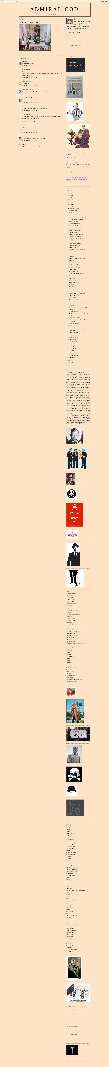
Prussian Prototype (73, 311)
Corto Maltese (86, 381)
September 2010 (73, 339)
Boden (67, 837)
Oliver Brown (69, 907)
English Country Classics (71, 871)
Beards (74, 376)
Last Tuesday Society (71, 630)
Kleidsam (68, 628)
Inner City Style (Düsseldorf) (72, 624)
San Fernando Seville (74, 325)
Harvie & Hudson (70, 881)
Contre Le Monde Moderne (75, 381)
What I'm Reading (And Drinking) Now (74, 422)
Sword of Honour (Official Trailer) (77, 219)
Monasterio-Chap (70, 637)
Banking (81, 374)
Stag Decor (71, 260)
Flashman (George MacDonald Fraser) (77, 258)
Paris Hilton (82, 398)
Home (40, 146)
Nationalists (69, 399)
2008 (69, 362)
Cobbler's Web (69, 609)
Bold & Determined (70, 599)
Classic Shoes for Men (71, 852)
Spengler (87, 412)
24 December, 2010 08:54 (29, 77)
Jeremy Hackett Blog (71, 626)
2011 (69, 204)
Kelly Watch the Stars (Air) (75, 289)
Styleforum (68, 654)
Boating (84, 376)
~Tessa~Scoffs (25, 81)
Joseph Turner (69, 892)
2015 (69, 195)
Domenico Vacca (70, 866)
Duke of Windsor (80, 384)
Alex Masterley (69, 595)
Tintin (89, 417)
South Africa (79, 410)
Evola (87, 384)
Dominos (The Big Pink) (74, 267)
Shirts (67, 408)
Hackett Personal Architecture (76, 254)
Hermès (68, 883)
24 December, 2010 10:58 (29, 94)
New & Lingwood (70, 904)
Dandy (77, 382)
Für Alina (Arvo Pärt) (74, 247)
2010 (69, 206)
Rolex (75, 403)
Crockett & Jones (70, 860)
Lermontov (83, 394)
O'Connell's (68, 905)
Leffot (67, 898)
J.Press (67, 885)
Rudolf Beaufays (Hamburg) (72, 924)
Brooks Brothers (69, 379)
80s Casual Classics (70, 822)
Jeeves (71, 392)
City (76, 379)
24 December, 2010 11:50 (29, 102)
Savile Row (88, 405)
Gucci (67, 877)
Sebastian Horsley (79, 407)
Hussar (74, 390)
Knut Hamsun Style (73, 302)
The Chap (68, 658)
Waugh (86, 420)
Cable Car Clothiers (70, 841)
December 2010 (73, 208)
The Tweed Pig (69, 669)
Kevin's (68, 894)
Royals (87, 403)
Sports (73, 414)
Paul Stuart (68, 917)
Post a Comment (22, 144)
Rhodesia (68, 403)
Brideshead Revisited (77, 377)
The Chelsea (72, 286)
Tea (89, 415)
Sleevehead (68, 652)
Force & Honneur (73, 232)
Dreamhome (87, 382)
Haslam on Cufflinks (73, 323)
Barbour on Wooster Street (75, 236)
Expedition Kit (72, 269)
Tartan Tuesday (75, 415)
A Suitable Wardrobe (71, 593)
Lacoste (87, 392)
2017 (69, 191)
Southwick (68, 938)
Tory (76, 419)
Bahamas (74, 374)
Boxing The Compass (71, 603)
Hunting (68, 390)
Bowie (89, 376)
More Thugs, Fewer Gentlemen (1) (77, 328)
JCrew (67, 886)
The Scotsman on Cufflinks (75, 282)
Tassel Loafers (84, 415)
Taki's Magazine (69, 656)
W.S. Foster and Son (70, 951)
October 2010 (73, 337)
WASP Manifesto (70, 677)
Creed (67, 382)
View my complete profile (73, 32)
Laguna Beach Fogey (26, 89)
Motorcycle (82, 397)
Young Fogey (76, 423)
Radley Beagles (72, 330)
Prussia (84, 400)
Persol (87, 398)
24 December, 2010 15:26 (29, 124)
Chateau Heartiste (70, 605)
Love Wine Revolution (80, 395)
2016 (69, 193)
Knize (67, 896)
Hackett (72, 389)
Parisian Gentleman (70, 645)
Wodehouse (68, 423)
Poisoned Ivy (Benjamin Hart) (76, 234)
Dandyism (68, 612)
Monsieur (68, 639)
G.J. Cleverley (69, 873)
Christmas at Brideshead (28, 22)
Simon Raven (86, 408)
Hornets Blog (69, 622)
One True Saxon (69, 911)
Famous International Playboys (78, 385)
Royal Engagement (73, 278)
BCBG (87, 374)
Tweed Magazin (69, 671)
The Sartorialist (69, 664)
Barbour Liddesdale (73, 332)
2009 (69, 360)
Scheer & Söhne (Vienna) (72, 930)
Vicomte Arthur (69, 420)
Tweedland (68, 673)
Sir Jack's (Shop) (70, 932)
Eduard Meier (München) (72, 867)
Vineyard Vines (69, 947)
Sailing (83, 405)
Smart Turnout (69, 934)
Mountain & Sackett (70, 900)
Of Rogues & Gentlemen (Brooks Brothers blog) (77, 643)
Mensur (88, 395)
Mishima (70, 397)
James (23, 61)
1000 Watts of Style (73, 271)
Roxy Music (80, 403)
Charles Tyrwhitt (70, 845)
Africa (82, 373)
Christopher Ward (70, 848)
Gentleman (74, 387)
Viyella (76, 420)
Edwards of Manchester (71, 869)
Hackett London (72, 297)
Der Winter (71, 212)
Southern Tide (69, 936)
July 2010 (72, 344)
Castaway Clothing (70, 843)
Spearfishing (80, 412)
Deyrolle (68, 864)
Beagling (68, 376)
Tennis (70, 417)
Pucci (89, 400)
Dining (82, 382)
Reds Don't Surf (83, 402)
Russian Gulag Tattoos (76, 405)
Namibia (87, 397)
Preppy (78, 400)
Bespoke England (70, 833)
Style (84, 414)
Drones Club (71, 384)
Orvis (67, 913)
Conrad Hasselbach (73, 228)
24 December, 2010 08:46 (29, 65)
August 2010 (72, 341)
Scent (69, 407)
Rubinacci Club (69, 650)
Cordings (68, 856)
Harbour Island (79, 389)
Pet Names (71, 256)
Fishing (87, 385)
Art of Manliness (70, 597)
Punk (69, 402)
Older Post (60, 146)
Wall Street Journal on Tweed (75, 252)
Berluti (68, 831)
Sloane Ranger (69, 410)
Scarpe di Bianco (70, 928)
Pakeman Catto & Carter (71, 915)
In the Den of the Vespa (74, 295)
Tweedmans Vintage (70, 945)
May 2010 (72, 348)
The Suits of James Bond (71, 668)
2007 (69, 365)
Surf (67, 415)
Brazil (70, 377)
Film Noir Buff (69, 616)
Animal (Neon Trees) (74, 275)
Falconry (68, 385)
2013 (69, 200)
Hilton (23, 127)
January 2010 (73, 357)
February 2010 (73, 355)
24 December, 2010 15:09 (29, 110)
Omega (68, 909)
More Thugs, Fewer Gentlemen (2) (77, 262)
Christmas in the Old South (75, 225)
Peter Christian (69, 919)
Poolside (74, 400)
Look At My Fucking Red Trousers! (74, 631)
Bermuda (80, 376)
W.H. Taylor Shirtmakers (71, 949)
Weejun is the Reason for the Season (77, 293)
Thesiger (75, 417)
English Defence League (74, 317)
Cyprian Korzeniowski (27, 97)
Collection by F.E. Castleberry (73, 610)
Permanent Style (70, 647)
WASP (81, 420)
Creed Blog (68, 858)
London (72, 395)
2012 (69, 202)
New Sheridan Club (70, 641)
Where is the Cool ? (70, 683)
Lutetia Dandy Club (70, 633)
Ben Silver (68, 827)
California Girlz (72, 291)
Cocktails (88, 379)
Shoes (72, 408)
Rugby (67, 405)
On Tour (76, 399)
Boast (67, 835)
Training (80, 419)
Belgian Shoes (69, 826)
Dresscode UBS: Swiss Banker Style (77, 249)
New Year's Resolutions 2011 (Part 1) (77, 217)
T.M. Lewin (68, 940)
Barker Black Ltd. (70, 824)
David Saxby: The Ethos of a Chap (76, 273)
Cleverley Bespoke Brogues (75, 230)
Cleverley (81, 379)
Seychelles (87, 407)
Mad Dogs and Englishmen (72, 635)
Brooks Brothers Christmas (75, 243)
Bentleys (68, 829)
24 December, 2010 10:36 (29, 85)
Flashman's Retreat (70, 618)
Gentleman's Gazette (70, 620)
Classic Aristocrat (70, 607)
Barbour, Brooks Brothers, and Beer (77, 241)
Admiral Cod (54, 8)
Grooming (81, 387)
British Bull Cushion (73, 280)
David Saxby (69, 862)
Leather (67, 394)
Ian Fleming (82, 390)
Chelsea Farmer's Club (71, 846)
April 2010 (72, 350)
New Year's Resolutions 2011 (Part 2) (77, 215)
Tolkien (70, 419)
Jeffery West (69, 888)
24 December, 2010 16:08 (29, 132)
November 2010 (73, 335)
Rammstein (74, 402)
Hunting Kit (72, 284)
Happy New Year (73, 210)
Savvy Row (69, 926)
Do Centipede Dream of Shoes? (73, 614)
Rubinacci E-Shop (70, 923)
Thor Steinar (82, 417)
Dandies (72, 382)
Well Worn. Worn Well (71, 681)
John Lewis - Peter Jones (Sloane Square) (75, 890)
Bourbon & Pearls (70, 601)
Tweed (86, 419)
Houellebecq (86, 389)
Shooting (79, 408)
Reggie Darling (69, 649)
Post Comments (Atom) (30, 150)
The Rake (68, 662)
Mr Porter (68, 902)
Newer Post (21, 146)
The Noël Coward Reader (74, 299)
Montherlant (76, 397)
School (73, 407)
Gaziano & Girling (70, 875)
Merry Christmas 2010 (74, 221)
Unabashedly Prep (70, 675)
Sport (67, 414)
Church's (68, 850)
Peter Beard (68, 400)
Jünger (75, 392)
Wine (87, 422)
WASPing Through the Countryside (74, 679)
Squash (79, 414)
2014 (69, 197)
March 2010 (72, 353)
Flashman (68, 387)
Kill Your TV (82, 392)
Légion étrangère (75, 394)
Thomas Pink (69, 942)
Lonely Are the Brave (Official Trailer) (77, 239)
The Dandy (68, 660)
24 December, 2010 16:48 (29, 140)
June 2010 (72, 346)
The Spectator (69, 666)
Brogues (86, 377)
